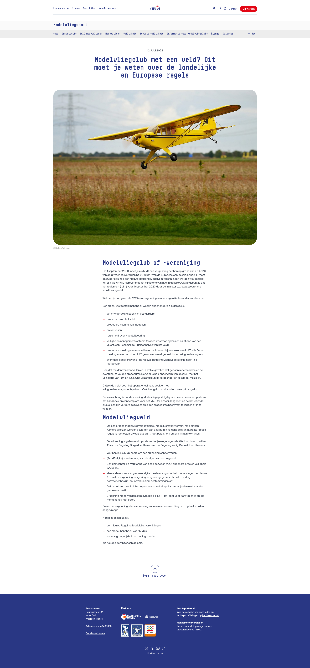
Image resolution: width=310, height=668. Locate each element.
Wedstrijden (112, 34)
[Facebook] (146, 649)
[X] (152, 649)
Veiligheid (130, 34)
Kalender (227, 34)
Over (55, 34)
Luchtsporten (61, 9)
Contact (233, 8)
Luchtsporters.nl (210, 615)
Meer (253, 34)
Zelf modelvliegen (91, 34)
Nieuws (76, 9)
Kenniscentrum (107, 9)
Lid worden (249, 8)
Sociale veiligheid (152, 34)
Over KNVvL (89, 9)
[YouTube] (158, 649)
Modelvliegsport (70, 25)
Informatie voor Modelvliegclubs (187, 34)
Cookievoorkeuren (95, 633)
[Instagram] (164, 649)
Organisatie (69, 34)
